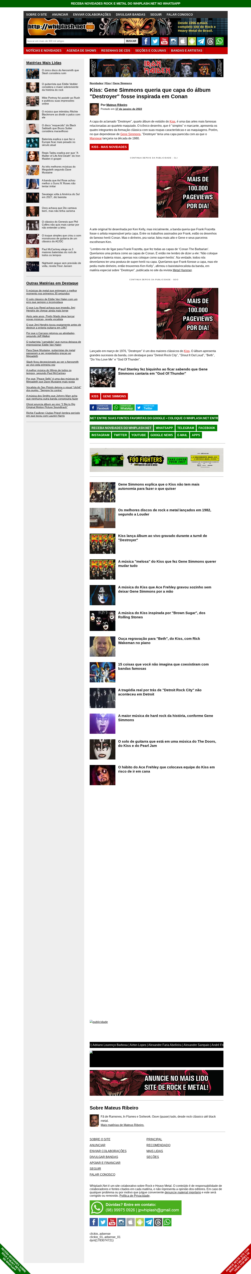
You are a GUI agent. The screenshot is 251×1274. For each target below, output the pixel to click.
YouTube (138, 435)
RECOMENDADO (158, 1145)
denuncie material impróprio (183, 1192)
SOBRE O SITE (36, 14)
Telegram (185, 428)
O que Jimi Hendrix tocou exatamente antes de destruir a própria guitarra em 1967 (53, 326)
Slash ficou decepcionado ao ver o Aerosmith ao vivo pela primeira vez (52, 363)
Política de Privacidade (134, 1195)
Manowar (96, 138)
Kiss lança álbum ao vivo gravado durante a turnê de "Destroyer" (162, 538)
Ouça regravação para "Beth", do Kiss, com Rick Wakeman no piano (159, 641)
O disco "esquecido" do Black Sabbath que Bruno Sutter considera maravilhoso (59, 128)
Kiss (108, 83)
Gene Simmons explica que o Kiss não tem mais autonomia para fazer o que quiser (159, 486)
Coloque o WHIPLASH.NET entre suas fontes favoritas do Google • (176, 418)
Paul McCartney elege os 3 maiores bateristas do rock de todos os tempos (59, 252)
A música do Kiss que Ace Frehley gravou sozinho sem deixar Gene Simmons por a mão (164, 589)
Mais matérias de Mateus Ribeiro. (122, 1125)
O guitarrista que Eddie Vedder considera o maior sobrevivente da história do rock (60, 86)
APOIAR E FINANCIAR (105, 1162)
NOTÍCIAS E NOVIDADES (44, 50)
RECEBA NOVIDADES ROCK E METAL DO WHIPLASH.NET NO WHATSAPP (125, 3)
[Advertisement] (120, 313)
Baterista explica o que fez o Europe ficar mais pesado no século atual (58, 142)
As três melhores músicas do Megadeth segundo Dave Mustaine (59, 169)
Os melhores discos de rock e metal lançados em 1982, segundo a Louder (164, 512)
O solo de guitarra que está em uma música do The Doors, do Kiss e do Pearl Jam (167, 743)
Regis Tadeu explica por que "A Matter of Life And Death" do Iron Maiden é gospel (61, 155)
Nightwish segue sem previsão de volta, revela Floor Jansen (61, 264)
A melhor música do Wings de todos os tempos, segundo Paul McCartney (48, 372)
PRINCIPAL (154, 1139)
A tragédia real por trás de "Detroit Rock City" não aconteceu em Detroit (160, 692)
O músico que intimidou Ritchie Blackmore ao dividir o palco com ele (61, 114)
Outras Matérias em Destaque (52, 283)
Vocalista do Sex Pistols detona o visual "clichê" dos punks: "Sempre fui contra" (53, 389)
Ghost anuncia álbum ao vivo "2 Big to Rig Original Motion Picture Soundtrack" (50, 406)
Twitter (120, 435)
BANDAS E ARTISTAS (186, 50)
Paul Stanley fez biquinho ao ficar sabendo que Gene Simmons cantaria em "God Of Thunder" (163, 371)
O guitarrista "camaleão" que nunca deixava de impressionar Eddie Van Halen (53, 343)
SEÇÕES (150, 50)
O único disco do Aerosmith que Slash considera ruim (60, 72)
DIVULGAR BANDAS (130, 14)
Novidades (96, 83)
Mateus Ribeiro (116, 105)
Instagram (100, 435)
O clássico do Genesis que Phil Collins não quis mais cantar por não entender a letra (60, 224)
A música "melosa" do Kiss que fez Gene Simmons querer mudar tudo (167, 564)
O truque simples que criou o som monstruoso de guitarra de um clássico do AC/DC (61, 238)
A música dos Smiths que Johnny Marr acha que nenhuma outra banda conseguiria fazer (52, 397)
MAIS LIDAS (154, 1151)
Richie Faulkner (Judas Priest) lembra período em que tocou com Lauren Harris (53, 414)
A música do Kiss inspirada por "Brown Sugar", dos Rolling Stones (161, 615)
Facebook (206, 428)
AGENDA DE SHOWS (81, 50)
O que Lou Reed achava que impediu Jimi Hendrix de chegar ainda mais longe (50, 309)
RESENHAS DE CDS (115, 50)
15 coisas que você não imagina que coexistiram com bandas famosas (163, 666)
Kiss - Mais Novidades (109, 147)
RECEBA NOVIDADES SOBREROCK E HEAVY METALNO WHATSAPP (13, 1260)
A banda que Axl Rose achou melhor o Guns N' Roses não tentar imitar (59, 183)
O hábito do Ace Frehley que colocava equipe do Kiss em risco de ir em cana (166, 769)
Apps (196, 435)
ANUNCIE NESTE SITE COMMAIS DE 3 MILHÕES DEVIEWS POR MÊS (237, 1260)
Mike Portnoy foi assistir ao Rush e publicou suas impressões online (61, 100)
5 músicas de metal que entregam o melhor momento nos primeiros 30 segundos (51, 292)
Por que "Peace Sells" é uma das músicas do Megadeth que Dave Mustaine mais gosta (52, 380)
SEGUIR (156, 14)
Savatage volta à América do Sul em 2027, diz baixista (61, 196)
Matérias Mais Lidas (43, 63)
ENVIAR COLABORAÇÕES (92, 14)
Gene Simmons (122, 83)
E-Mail (182, 435)
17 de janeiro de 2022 (128, 108)
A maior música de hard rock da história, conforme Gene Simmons (165, 718)
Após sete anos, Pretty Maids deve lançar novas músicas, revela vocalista (50, 318)
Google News (161, 435)
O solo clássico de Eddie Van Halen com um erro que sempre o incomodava (52, 301)
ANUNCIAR (60, 14)
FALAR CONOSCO (180, 14)
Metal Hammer (182, 270)
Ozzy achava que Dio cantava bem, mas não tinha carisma (59, 209)
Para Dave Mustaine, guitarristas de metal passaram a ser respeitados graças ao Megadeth (50, 353)
